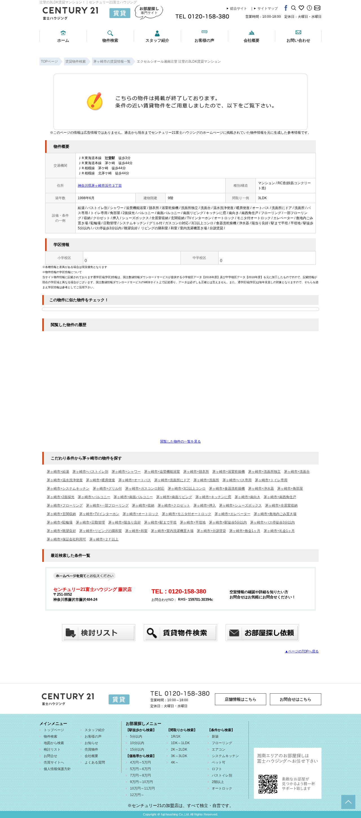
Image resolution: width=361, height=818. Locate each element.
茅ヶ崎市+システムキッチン (68, 489)
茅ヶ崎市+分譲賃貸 (211, 531)
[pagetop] (348, 802)
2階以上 (218, 782)
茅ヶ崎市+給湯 (58, 472)
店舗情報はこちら (240, 699)
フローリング (222, 743)
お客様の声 (204, 40)
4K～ (175, 762)
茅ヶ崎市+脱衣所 (196, 472)
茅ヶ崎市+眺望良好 (61, 531)
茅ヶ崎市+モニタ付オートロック (186, 514)
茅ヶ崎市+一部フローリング (107, 505)
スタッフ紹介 (157, 40)
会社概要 (251, 40)
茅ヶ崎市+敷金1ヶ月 (244, 531)
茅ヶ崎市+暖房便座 (100, 480)
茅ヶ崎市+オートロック (141, 514)
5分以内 (136, 736)
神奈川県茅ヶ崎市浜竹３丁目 (100, 186)
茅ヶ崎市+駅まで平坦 (160, 522)
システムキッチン (225, 756)
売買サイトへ (54, 762)
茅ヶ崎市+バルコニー (94, 497)
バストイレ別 (222, 775)
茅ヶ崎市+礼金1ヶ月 (279, 531)
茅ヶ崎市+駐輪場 (59, 522)
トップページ (54, 730)
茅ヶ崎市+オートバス (134, 480)
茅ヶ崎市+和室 (136, 531)
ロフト (217, 769)
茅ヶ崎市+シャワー (126, 472)
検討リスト (52, 749)
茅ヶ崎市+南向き (247, 497)
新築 (215, 736)
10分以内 (137, 743)
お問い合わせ (298, 40)
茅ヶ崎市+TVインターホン (99, 514)
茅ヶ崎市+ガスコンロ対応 (144, 489)
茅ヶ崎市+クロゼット (174, 505)
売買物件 (91, 749)
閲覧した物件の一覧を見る (180, 441)
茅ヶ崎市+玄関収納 (61, 514)
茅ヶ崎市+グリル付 (107, 489)
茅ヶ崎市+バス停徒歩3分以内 (272, 522)
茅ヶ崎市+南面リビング (174, 497)
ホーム (63, 40)
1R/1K (175, 736)
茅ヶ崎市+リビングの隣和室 (100, 531)
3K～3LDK (179, 756)
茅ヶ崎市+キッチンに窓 (213, 497)
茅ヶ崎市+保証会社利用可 (66, 539)
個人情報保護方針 (57, 769)
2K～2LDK (179, 749)
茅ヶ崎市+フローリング (65, 505)
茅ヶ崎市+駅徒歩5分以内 (228, 522)
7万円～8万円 (140, 775)
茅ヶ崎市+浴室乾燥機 (228, 472)
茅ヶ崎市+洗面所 (206, 480)
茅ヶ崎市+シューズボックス (240, 505)
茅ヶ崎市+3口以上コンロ (187, 489)
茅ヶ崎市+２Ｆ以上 (103, 539)
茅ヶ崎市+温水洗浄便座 (65, 480)
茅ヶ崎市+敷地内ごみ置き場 (275, 514)
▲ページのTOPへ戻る (302, 651)
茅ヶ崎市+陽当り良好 (124, 522)
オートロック (222, 788)
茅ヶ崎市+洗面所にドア (172, 480)
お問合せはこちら (295, 699)
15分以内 (137, 749)
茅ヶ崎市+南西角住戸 (280, 497)
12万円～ (137, 795)
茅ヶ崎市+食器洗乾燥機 (227, 489)
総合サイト (238, 8)
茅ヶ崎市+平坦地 (193, 522)
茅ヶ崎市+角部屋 (290, 489)
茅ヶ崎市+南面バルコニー (133, 497)
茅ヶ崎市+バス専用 (237, 480)
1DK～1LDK (180, 743)
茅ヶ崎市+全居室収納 (281, 505)
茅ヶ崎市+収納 (143, 505)
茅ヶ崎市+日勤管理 (90, 522)
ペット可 (218, 762)
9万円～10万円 (141, 782)
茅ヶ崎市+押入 (204, 505)
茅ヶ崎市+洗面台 (297, 472)
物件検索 (110, 40)
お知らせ (91, 743)
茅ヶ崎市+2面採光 (60, 497)
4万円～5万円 (140, 762)
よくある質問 (95, 762)
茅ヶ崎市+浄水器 (261, 489)
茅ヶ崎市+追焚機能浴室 (162, 472)
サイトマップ (267, 8)
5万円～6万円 (140, 769)
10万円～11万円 (142, 788)
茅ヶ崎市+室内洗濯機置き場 (172, 531)
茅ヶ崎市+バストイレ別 (90, 472)
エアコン (218, 749)
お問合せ (50, 756)
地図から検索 (54, 743)
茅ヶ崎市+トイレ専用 (271, 480)
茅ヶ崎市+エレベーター (232, 514)
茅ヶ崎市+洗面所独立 (264, 472)
